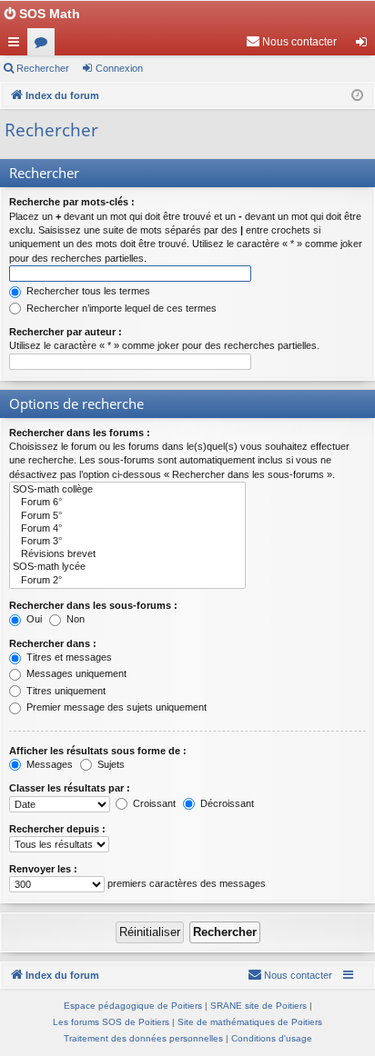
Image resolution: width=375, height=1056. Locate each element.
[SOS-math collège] (127, 489)
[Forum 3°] (127, 541)
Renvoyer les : (43, 868)
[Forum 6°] (127, 502)
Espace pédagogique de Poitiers (133, 1006)
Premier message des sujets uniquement (115, 707)
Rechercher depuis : (57, 828)
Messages (48, 764)
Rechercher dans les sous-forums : (93, 605)
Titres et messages (68, 657)
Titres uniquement (65, 690)
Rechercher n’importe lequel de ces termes (120, 308)
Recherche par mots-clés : (72, 201)
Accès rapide (17, 45)
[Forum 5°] (127, 516)
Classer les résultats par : (69, 787)
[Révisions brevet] (127, 554)
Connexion (119, 68)
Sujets (110, 764)
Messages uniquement (75, 673)
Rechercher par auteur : (65, 331)
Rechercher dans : (52, 643)
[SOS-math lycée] (127, 567)
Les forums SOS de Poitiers (111, 1022)
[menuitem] (291, 41)
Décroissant (226, 803)
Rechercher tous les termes (87, 290)
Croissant (153, 803)
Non (74, 618)
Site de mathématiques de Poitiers (249, 1022)
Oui (33, 618)
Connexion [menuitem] (365, 45)
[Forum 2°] (127, 580)
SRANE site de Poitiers (258, 1006)
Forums (45, 45)
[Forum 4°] (127, 529)
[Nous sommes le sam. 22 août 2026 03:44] (357, 95)
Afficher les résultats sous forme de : (98, 750)
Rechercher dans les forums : (79, 432)
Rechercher (42, 68)
